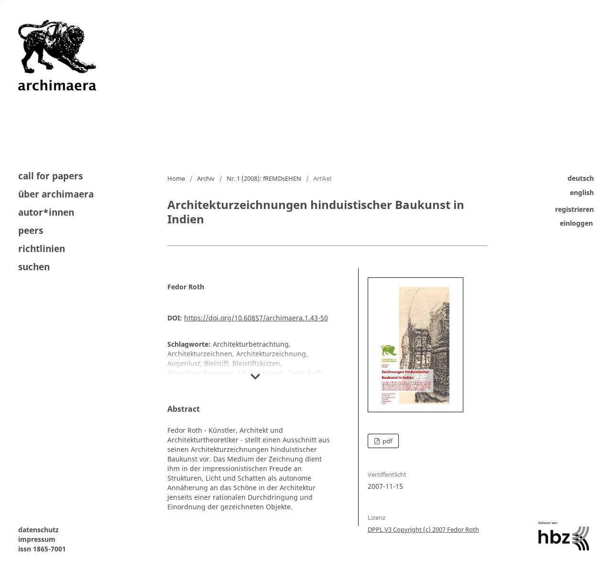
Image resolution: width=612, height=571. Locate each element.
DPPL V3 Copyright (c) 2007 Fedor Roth (423, 529)
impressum (36, 539)
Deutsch (581, 178)
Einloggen (576, 223)
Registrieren (574, 209)
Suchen (34, 266)
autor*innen (46, 212)
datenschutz (38, 529)
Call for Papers (50, 176)
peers (30, 230)
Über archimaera (56, 194)
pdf (386, 441)
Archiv (206, 178)
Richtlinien (41, 248)
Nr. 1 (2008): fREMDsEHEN (264, 178)
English (582, 192)
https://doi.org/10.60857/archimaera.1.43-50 (256, 317)
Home (176, 178)
